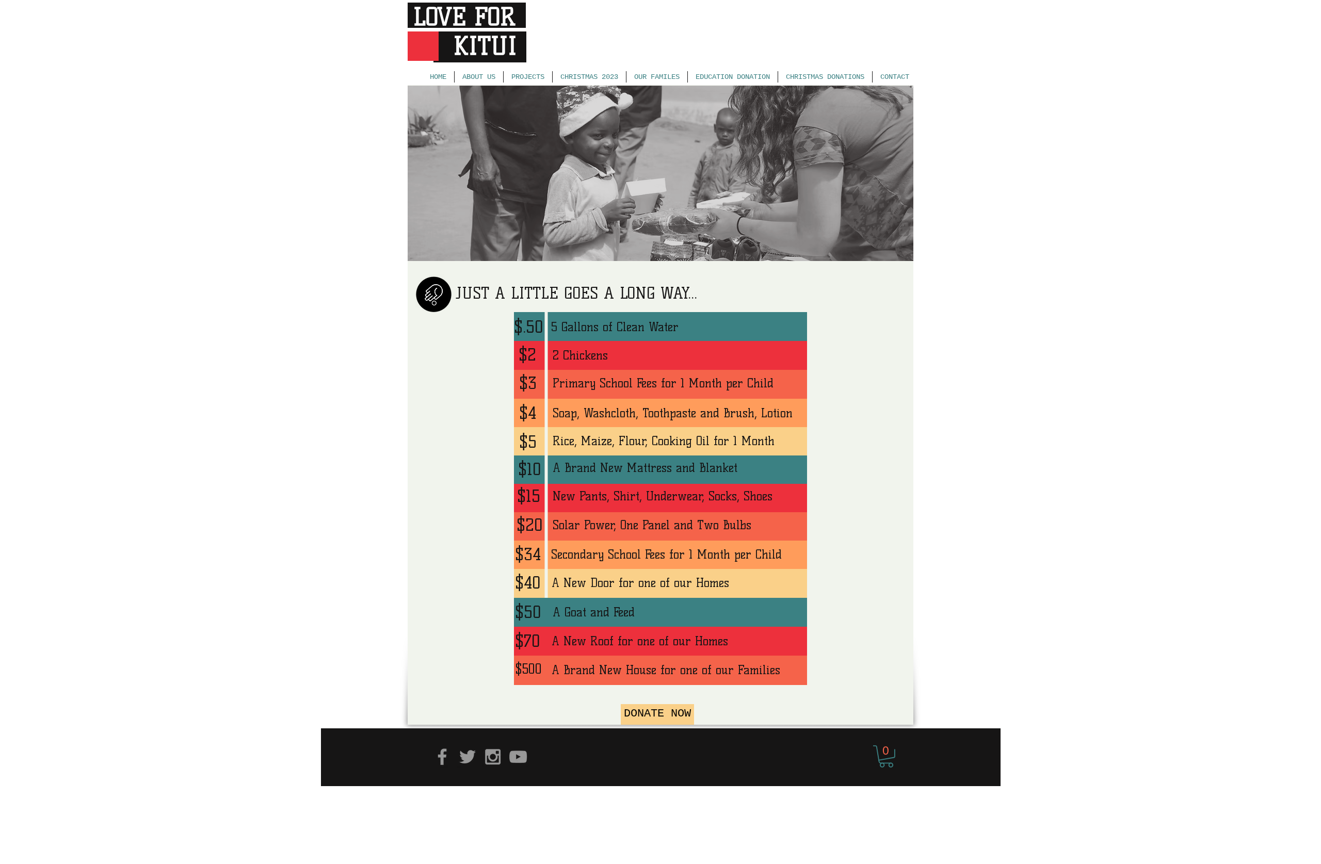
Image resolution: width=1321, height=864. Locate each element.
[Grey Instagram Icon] (493, 757)
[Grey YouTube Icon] (518, 757)
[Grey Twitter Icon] (467, 757)
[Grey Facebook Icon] (442, 757)
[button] (886, 756)
